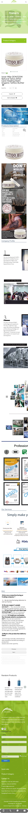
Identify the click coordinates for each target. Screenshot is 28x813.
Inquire (11, 94)
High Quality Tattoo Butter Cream (10, 657)
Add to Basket (11, 98)
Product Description (7, 106)
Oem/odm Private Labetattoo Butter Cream (13, 660)
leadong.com (18, 806)
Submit (5, 760)
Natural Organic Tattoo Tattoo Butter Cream (13, 663)
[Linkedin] (5, 729)
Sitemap (24, 806)
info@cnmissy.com (9, 786)
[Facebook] (2, 729)
